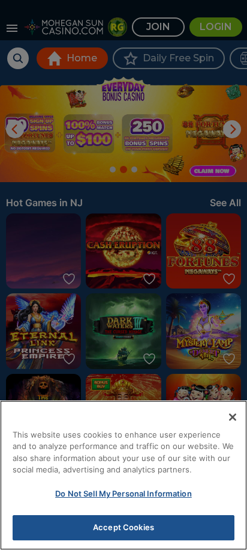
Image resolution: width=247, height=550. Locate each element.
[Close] (232, 417)
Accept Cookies (123, 527)
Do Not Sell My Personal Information (123, 493)
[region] (123, 475)
